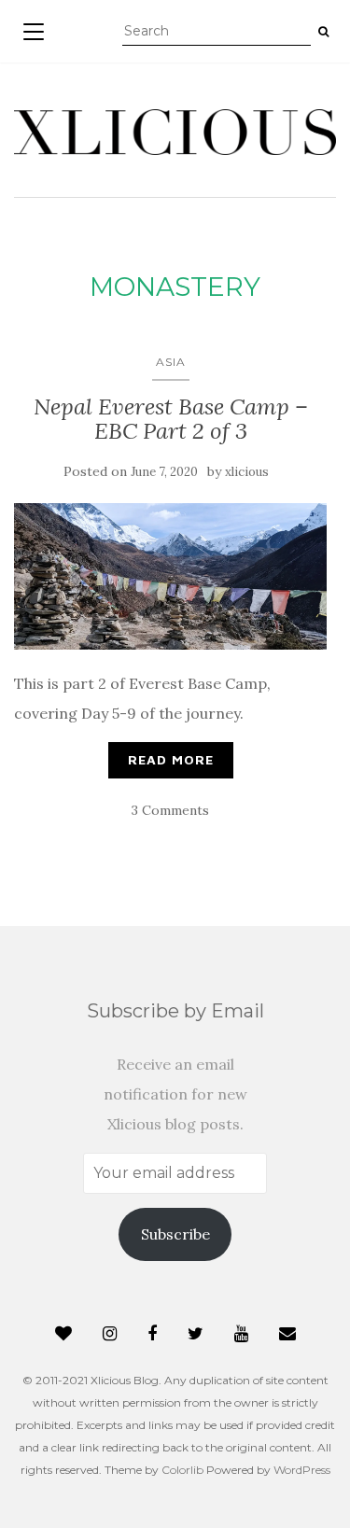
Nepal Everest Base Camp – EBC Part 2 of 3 (171, 418)
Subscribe (175, 1234)
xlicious (247, 472)
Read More (171, 759)
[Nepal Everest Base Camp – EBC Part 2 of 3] (170, 576)
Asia (171, 362)
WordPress (301, 1470)
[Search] (323, 32)
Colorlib (182, 1470)
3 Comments (170, 810)
